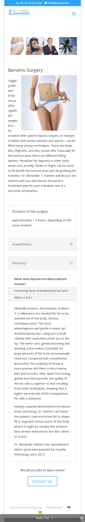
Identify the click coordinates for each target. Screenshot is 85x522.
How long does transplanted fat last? (41, 291)
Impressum (54, 507)
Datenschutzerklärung (26, 507)
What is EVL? (23, 297)
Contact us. (42, 481)
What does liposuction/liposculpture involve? (40, 281)
